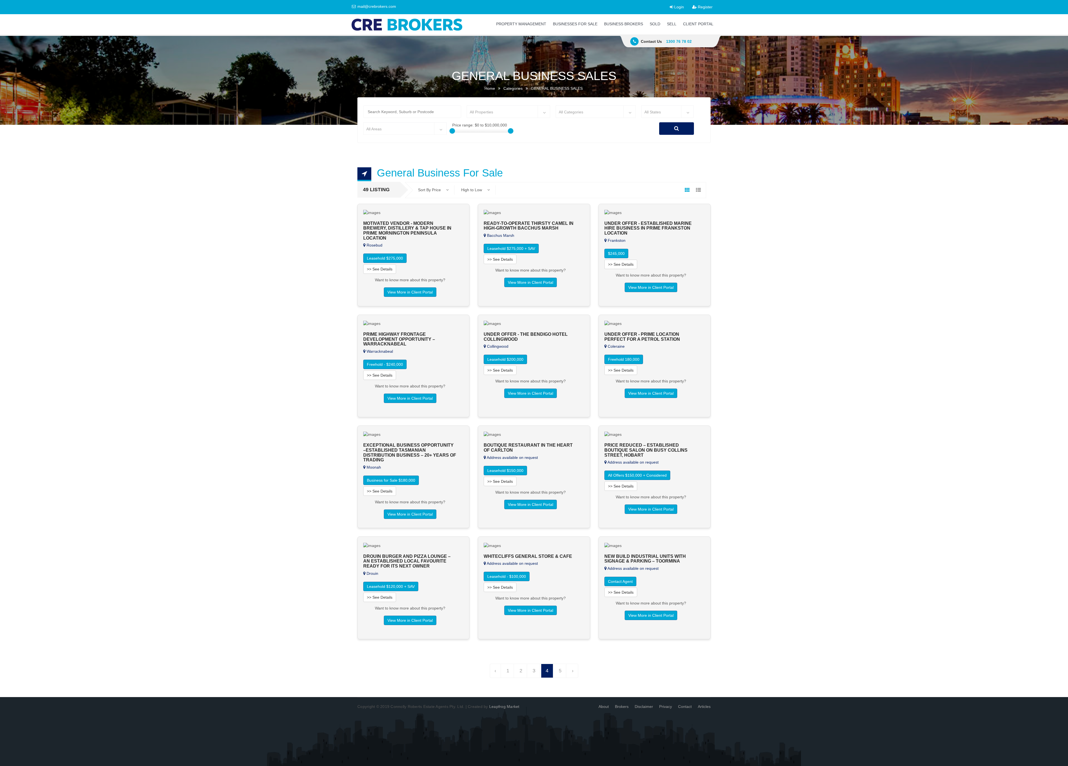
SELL (671, 24)
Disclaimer (644, 706)
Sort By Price (430, 190)
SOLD (655, 24)
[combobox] (508, 112)
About (604, 706)
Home (489, 88)
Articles (704, 706)
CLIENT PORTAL (698, 24)
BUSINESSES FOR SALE (575, 24)
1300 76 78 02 (679, 41)
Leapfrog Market (504, 706)
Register (705, 7)
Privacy (665, 706)
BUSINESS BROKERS (623, 24)
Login (678, 7)
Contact (685, 706)
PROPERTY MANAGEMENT (521, 24)
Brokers (622, 706)
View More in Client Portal (410, 292)
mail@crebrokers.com (376, 6)
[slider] (452, 131)
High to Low (472, 190)
